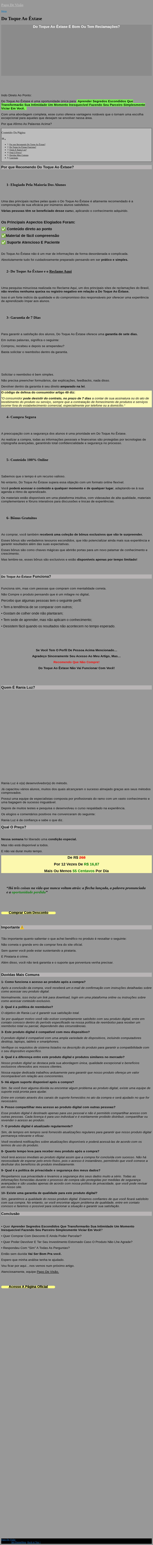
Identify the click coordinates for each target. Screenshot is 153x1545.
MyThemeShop (18, 1542)
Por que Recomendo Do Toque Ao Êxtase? (27, 144)
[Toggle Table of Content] (3, 139)
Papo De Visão (12, 5)
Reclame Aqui (60, 271)
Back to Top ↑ (34, 1542)
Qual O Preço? (15, 152)
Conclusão (13, 158)
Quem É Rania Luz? (18, 150)
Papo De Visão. (48, 1271)
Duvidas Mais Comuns (18, 155)
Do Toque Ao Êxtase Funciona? (22, 147)
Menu (4, 11)
